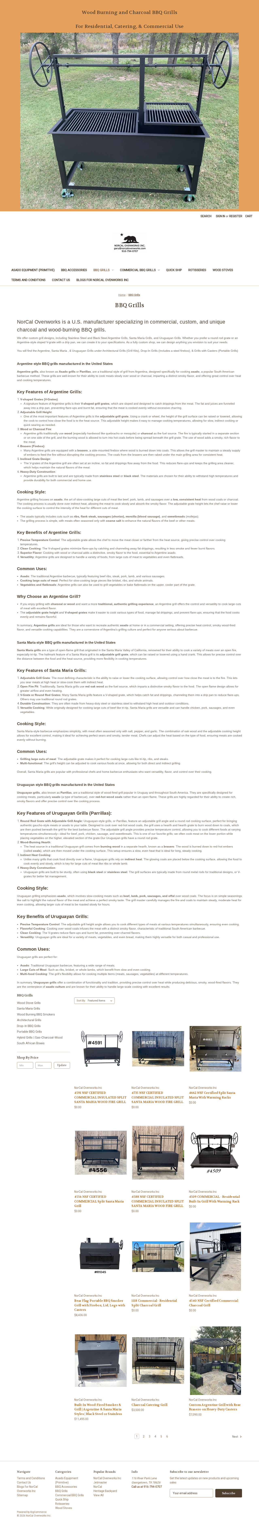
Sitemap (22, 1495)
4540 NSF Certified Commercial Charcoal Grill (213, 1303)
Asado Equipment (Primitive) (33, 270)
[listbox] (101, 1001)
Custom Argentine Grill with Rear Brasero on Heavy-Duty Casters (215, 1407)
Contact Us (61, 280)
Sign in (220, 216)
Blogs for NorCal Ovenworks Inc (102, 280)
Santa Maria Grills (28, 1008)
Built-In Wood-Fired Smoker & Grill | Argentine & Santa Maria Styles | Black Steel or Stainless (98, 1409)
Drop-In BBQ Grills (29, 1026)
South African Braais (31, 1043)
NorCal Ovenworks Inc (107, 1478)
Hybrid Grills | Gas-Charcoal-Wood (40, 1037)
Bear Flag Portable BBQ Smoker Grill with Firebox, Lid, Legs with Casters (99, 1305)
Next (235, 1436)
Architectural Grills (29, 1020)
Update (62, 1065)
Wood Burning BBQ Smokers (36, 1014)
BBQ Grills (101, 270)
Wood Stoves (223, 270)
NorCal (97, 1486)
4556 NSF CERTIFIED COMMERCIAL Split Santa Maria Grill (99, 1201)
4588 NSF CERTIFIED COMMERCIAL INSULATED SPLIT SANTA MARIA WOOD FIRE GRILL (158, 1201)
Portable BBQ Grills (29, 1031)
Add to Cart (158, 1368)
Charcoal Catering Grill (149, 1405)
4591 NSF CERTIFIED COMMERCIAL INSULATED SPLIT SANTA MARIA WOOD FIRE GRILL (100, 1097)
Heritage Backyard (105, 1491)
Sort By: (81, 1000)
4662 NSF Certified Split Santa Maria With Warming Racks (212, 1095)
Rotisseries (197, 270)
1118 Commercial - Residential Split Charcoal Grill (154, 1303)
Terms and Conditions (28, 280)
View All (98, 1495)
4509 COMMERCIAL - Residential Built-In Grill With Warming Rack (214, 1199)
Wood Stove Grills (29, 1003)
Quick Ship (174, 270)
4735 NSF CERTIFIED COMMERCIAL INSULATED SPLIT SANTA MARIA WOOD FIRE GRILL (158, 1097)
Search (206, 216)
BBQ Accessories (74, 270)
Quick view (97, 1041)
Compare (99, 1048)
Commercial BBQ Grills (138, 270)
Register (235, 216)
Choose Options (100, 1056)
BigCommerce (38, 1512)
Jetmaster (100, 1482)
